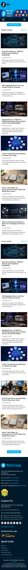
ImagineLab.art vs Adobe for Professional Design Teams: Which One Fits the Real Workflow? (13, 121)
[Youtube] (20, 523)
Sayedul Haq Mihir (14, 483)
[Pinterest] (8, 523)
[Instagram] (14, 523)
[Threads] (17, 523)
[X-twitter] (5, 523)
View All (24, 30)
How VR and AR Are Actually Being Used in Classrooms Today (14, 399)
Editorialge (14, 561)
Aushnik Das (16, 480)
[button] (3, 19)
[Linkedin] (11, 523)
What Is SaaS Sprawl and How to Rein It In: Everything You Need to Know (13, 223)
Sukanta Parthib (15, 477)
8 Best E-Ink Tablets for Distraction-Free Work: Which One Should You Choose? (13, 189)
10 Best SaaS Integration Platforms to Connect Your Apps (14, 154)
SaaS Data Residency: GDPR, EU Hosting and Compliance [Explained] (12, 53)
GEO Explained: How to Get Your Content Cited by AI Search (13, 86)
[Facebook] (2, 523)
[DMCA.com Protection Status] (4, 496)
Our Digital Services (7, 526)
